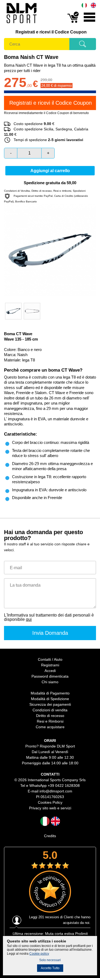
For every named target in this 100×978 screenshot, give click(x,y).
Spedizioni (79, 190)
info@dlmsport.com (55, 791)
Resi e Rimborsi (50, 721)
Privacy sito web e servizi (50, 808)
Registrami (50, 665)
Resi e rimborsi (62, 190)
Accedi (50, 671)
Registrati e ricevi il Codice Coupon (51, 32)
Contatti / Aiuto (50, 659)
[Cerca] (82, 46)
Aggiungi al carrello (50, 170)
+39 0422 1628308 (64, 785)
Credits (50, 836)
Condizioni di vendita (50, 710)
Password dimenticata (50, 676)
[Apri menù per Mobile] (89, 22)
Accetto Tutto (50, 968)
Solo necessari (50, 960)
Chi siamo (50, 682)
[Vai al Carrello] (73, 22)
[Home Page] (21, 24)
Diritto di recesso (41, 190)
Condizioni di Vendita (17, 190)
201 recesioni (48, 917)
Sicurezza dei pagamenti (50, 704)
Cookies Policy (50, 802)
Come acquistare (50, 727)
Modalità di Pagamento (50, 693)
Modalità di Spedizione (50, 699)
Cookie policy (39, 954)
